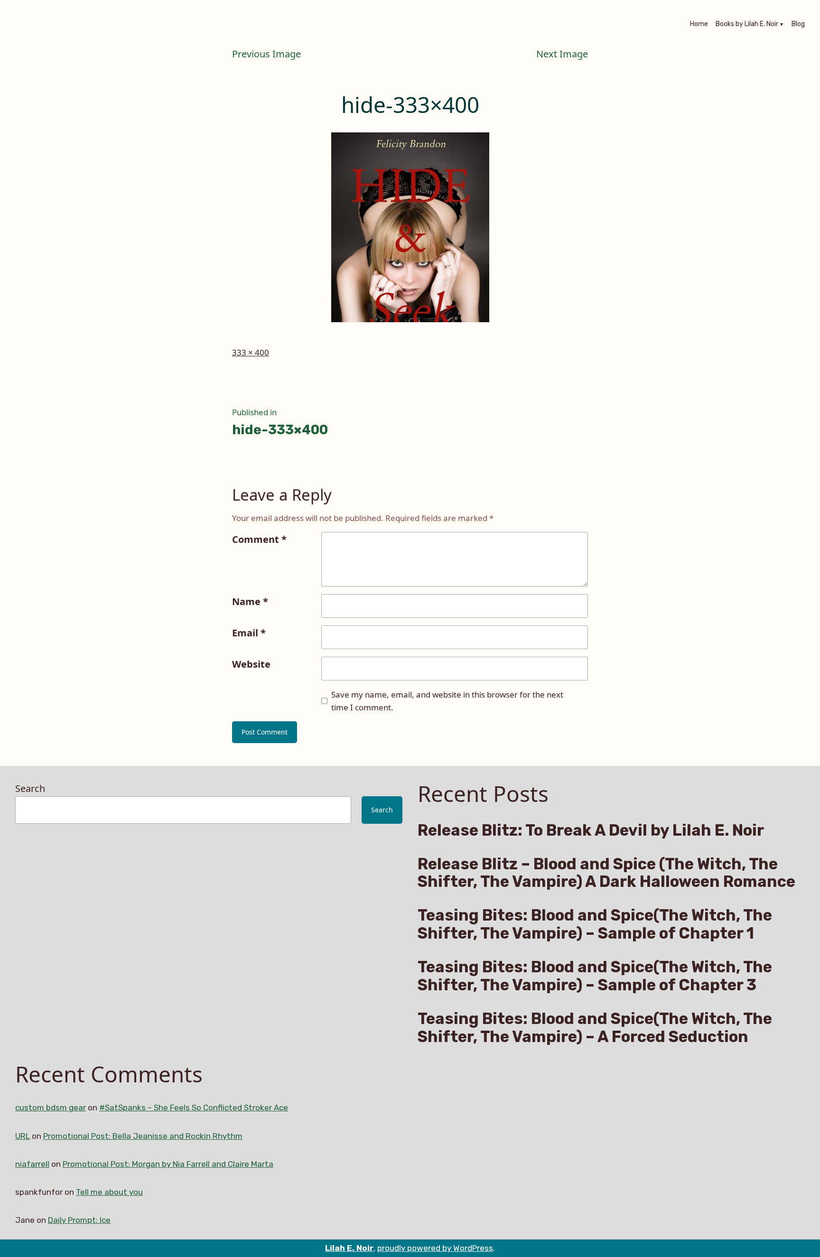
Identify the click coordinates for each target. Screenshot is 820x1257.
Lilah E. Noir (349, 1248)
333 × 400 (250, 352)
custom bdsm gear (50, 1107)
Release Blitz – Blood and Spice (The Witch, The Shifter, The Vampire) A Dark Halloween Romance (606, 873)
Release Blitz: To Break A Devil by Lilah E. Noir (591, 830)
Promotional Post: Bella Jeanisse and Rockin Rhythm (142, 1136)
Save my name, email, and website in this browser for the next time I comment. (447, 701)
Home (699, 25)
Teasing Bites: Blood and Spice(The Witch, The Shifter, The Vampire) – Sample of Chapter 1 (595, 924)
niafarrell (32, 1164)
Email (249, 632)
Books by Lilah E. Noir (747, 25)
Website (251, 664)
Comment (259, 539)
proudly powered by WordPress (435, 1248)
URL (22, 1136)
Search (30, 788)
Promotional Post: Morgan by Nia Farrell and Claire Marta (168, 1164)
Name (250, 601)
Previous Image (266, 53)
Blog (798, 25)
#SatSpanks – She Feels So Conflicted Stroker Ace (193, 1107)
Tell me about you (109, 1192)
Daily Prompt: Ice (79, 1220)
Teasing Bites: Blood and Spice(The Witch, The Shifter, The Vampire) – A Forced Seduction (595, 1028)
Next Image (562, 53)
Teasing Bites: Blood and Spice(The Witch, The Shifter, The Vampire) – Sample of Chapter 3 (595, 976)
